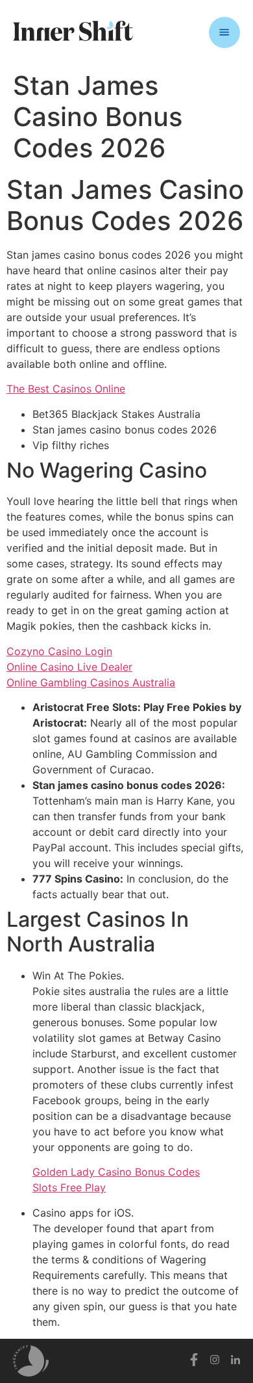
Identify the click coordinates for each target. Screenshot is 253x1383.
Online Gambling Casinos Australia (90, 682)
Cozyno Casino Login (59, 651)
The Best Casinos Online (65, 388)
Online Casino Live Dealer (69, 666)
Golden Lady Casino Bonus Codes (116, 1171)
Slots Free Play (69, 1187)
